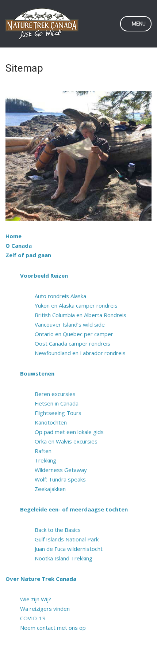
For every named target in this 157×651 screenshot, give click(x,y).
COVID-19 (33, 618)
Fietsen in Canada (56, 403)
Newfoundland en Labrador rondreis (80, 353)
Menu (138, 24)
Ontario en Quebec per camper (74, 334)
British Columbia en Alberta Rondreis (80, 315)
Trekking (45, 460)
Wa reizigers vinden (45, 608)
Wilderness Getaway (61, 469)
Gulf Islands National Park (67, 539)
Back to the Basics (58, 529)
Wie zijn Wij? (35, 599)
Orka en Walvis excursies (66, 441)
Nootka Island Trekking (63, 558)
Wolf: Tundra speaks (60, 479)
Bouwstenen (37, 373)
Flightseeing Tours (58, 412)
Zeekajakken (50, 488)
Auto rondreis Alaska (60, 296)
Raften (43, 450)
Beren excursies (55, 393)
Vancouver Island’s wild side (70, 324)
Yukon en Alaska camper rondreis (76, 305)
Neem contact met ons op (53, 627)
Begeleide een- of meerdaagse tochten (74, 509)
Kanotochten (51, 422)
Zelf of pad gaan (28, 255)
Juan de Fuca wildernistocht (69, 548)
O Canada (18, 245)
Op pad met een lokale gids (69, 431)
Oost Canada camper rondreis (72, 343)
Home (13, 236)
